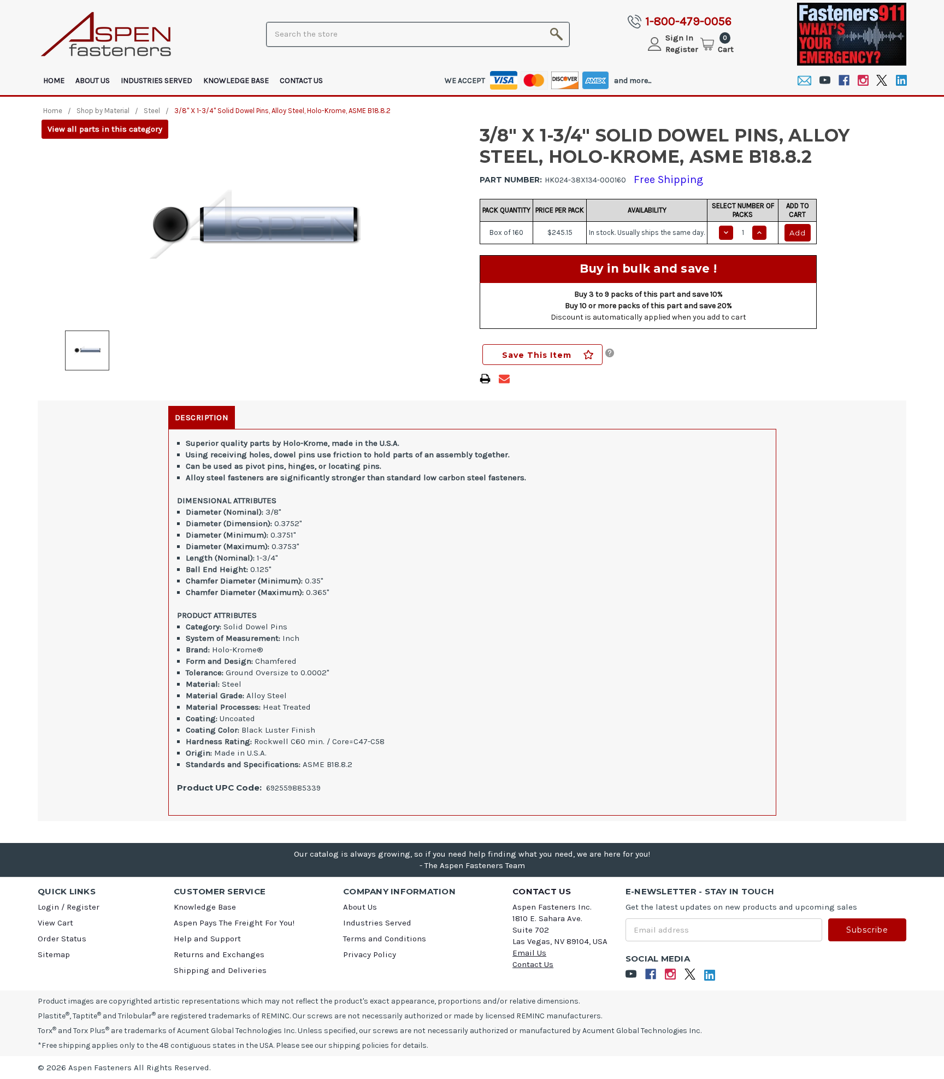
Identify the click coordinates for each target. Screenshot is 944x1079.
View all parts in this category (105, 129)
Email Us (529, 953)
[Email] (804, 80)
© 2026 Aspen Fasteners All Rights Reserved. (124, 1067)
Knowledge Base (236, 80)
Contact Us (301, 80)
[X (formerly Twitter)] (882, 80)
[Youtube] (824, 80)
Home (53, 80)
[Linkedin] (901, 80)
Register (681, 49)
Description (202, 417)
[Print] (485, 378)
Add (797, 232)
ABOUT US (92, 80)
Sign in (679, 38)
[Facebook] (843, 80)
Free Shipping (668, 179)
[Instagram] (863, 80)
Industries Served (156, 80)
